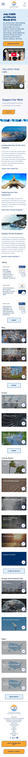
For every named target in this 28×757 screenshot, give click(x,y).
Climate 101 (14, 726)
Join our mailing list (14, 743)
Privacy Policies (14, 733)
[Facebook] (15, 738)
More (14, 320)
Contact (14, 732)
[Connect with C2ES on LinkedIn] (13, 738)
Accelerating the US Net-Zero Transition (14, 718)
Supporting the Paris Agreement (14, 720)
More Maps (14, 697)
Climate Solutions (13, 724)
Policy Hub (14, 723)
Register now (13, 43)
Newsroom (14, 729)
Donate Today (14, 751)
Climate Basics (14, 571)
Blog (14, 730)
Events (14, 727)
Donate (9, 112)
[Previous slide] (2, 81)
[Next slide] (25, 81)
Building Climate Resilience (14, 721)
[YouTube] (17, 738)
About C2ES (14, 717)
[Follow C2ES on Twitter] (11, 738)
